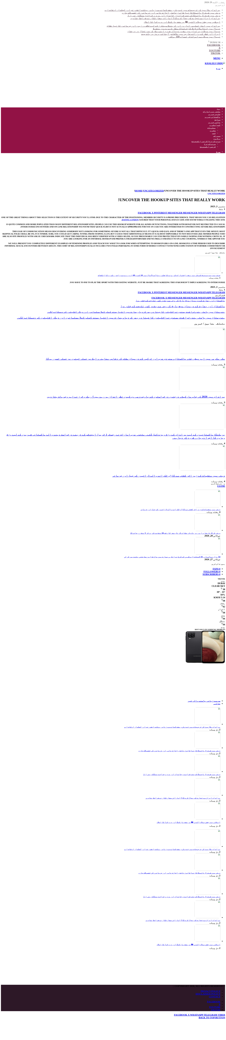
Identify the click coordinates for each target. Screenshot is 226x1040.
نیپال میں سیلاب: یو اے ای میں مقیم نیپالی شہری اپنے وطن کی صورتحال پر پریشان (173, 31)
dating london (130, 220)
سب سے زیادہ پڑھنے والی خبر (204, 700)
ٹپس (214, 133)
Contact (214, 996)
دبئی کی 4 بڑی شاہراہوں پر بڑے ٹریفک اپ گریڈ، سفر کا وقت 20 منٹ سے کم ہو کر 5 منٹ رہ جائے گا (175, 533)
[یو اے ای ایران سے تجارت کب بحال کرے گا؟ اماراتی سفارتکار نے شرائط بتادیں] (207, 795)
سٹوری (213, 130)
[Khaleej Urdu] (215, 63)
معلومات (211, 128)
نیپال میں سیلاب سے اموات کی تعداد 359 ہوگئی (194, 36)
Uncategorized (153, 190)
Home (138, 190)
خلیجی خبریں (214, 114)
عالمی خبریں (214, 122)
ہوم (218, 109)
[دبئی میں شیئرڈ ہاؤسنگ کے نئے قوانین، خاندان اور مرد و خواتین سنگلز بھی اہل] (207, 771)
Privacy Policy (210, 991)
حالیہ (216, 703)
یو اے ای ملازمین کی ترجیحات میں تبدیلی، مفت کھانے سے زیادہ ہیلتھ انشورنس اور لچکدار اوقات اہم (162, 10)
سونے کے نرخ (210, 144)
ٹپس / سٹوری (214, 125)
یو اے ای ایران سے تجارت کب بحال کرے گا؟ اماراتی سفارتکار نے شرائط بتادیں (175, 18)
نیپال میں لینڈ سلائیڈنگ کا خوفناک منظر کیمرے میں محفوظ (186, 28)
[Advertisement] (154, 88)
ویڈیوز (216, 139)
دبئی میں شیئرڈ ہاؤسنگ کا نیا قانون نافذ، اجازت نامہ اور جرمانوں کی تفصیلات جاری (171, 12)
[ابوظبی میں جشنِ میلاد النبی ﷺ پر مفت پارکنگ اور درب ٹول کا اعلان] (207, 819)
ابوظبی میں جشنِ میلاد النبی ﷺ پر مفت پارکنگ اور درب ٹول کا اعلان (182, 22)
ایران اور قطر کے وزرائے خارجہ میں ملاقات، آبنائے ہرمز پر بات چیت (180, 34)
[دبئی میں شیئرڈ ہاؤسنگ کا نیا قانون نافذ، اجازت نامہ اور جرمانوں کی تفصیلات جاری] (207, 747)
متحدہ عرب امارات (211, 111)
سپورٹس (216, 136)
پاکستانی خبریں (212, 117)
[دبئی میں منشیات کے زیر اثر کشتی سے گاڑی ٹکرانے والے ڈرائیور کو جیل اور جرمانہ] (202, 470)
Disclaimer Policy (208, 994)
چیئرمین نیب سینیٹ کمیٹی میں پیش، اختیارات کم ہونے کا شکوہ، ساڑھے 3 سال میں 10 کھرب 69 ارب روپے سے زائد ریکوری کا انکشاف (159, 275)
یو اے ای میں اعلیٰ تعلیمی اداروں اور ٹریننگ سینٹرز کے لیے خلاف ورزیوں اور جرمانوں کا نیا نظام (163, 25)
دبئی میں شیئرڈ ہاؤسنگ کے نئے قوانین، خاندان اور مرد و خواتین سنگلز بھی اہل (173, 15)
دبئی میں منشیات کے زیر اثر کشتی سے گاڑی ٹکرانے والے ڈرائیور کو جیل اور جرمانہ (168, 475)
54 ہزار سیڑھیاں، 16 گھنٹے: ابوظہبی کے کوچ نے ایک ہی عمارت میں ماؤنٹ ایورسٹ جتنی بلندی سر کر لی (172, 557)
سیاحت (217, 120)
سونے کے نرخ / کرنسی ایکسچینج (206, 141)
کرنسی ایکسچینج (208, 147)
